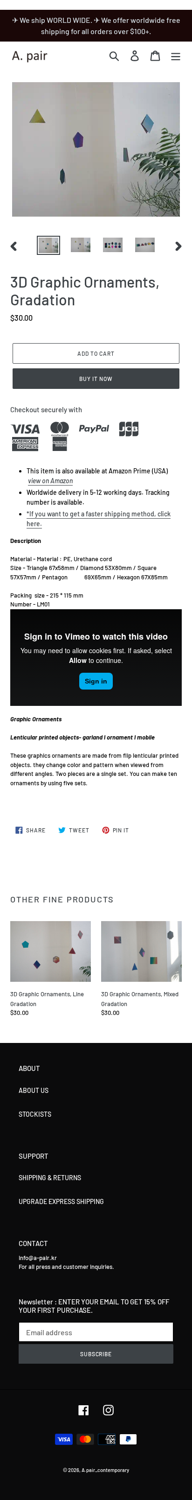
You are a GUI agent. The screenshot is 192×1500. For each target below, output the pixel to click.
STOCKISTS (35, 1114)
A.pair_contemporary (105, 1470)
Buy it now (96, 378)
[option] (49, 246)
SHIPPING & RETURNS (50, 1178)
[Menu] (175, 55)
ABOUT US (33, 1090)
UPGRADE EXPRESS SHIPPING (61, 1201)
